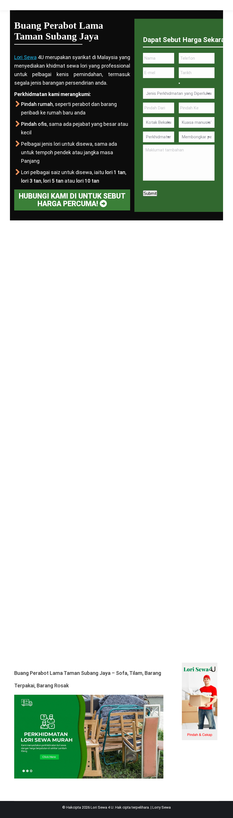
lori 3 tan (31, 181)
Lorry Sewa (161, 807)
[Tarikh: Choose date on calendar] (179, 83)
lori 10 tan (87, 181)
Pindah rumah (37, 104)
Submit (150, 193)
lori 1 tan (115, 172)
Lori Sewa (25, 57)
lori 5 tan (53, 181)
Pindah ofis (34, 124)
